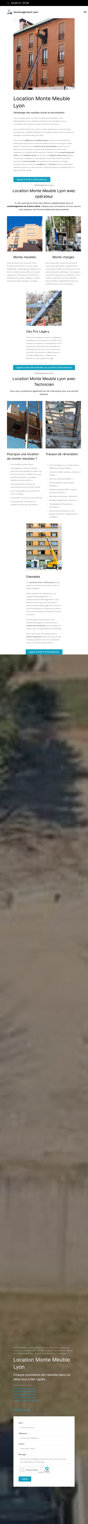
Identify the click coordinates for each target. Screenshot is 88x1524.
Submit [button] (25, 1479)
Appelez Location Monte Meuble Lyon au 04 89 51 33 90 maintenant (44, 367)
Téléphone (23, 1433)
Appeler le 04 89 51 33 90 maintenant (44, 652)
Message (22, 1454)
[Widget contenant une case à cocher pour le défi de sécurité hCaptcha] (35, 1470)
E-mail (21, 1444)
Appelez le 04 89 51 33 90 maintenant (32, 179)
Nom (21, 1423)
